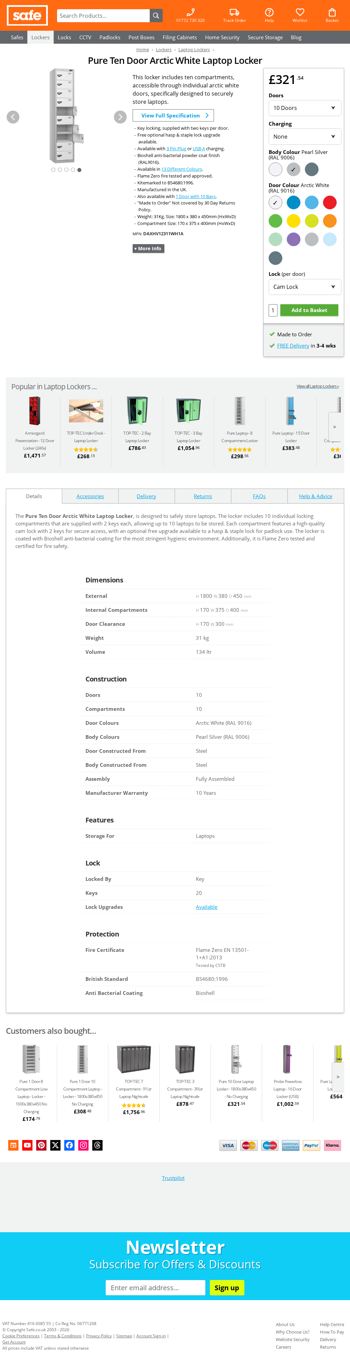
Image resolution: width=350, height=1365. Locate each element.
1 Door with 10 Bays (196, 196)
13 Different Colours (181, 169)
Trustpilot (173, 1177)
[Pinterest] (41, 1145)
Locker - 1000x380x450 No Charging (31, 1096)
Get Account (14, 1342)
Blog (296, 37)
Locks (64, 37)
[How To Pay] (281, 1151)
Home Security (222, 37)
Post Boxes (141, 37)
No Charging (236, 1089)
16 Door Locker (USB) (287, 1089)
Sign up (227, 1287)
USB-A (199, 148)
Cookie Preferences (21, 1336)
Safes (17, 37)
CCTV (85, 37)
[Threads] (97, 1145)
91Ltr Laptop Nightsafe (133, 1089)
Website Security (293, 1339)
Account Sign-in (151, 1336)
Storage (265, 37)
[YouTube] (27, 1145)
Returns (328, 1347)
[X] (55, 1145)
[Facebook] (69, 1145)
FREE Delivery (293, 345)
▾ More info (147, 248)
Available (206, 906)
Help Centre (332, 1324)
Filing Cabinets (180, 37)
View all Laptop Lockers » (318, 386)
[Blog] (13, 1145)
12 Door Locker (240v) (34, 440)
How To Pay (332, 1332)
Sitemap (124, 1336)
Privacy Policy (99, 1336)
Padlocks (109, 37)
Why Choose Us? (293, 1332)
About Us (285, 1324)
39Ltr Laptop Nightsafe (185, 1089)
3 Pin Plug (176, 148)
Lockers (40, 37)
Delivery (328, 1339)
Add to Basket (309, 310)
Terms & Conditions (63, 1336)
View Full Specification (171, 115)
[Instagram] (83, 1145)
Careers (283, 1347)
